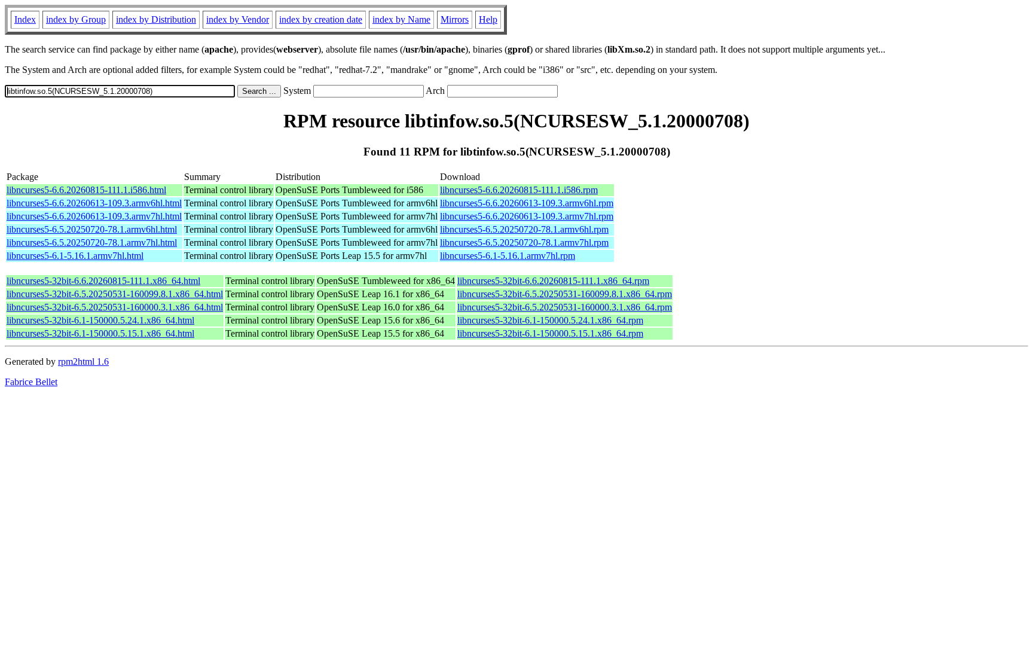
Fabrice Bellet (31, 382)
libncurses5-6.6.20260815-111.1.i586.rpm (519, 190)
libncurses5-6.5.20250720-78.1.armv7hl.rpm (524, 242)
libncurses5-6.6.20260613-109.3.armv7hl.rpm (526, 216)
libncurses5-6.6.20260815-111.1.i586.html (86, 190)
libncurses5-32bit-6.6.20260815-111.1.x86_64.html (103, 281)
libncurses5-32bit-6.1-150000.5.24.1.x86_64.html (100, 320)
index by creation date (320, 19)
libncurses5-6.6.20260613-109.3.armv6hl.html (94, 203)
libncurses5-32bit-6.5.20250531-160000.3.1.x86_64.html (115, 307)
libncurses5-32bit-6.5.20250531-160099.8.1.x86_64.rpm (564, 294)
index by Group (76, 19)
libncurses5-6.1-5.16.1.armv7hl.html (75, 256)
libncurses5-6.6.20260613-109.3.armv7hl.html (94, 216)
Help (488, 19)
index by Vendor (237, 19)
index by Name (401, 19)
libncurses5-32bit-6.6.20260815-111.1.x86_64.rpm (553, 281)
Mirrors (455, 19)
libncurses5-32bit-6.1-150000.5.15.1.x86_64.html (100, 333)
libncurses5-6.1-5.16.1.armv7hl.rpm (507, 256)
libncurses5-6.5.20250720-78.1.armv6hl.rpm (524, 229)
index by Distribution (156, 19)
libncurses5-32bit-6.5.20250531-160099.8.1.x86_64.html (115, 294)
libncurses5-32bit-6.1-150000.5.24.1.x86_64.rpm (550, 320)
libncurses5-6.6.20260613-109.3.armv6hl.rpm (526, 203)
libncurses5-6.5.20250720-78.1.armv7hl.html (92, 242)
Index (25, 19)
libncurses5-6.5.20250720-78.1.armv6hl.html (92, 229)
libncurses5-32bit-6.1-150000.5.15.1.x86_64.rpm (550, 333)
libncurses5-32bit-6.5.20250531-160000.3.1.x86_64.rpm (564, 307)
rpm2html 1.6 (83, 361)
